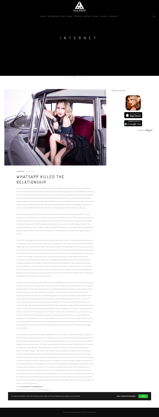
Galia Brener (20, 171)
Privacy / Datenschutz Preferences (126, 396)
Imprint (84, 412)
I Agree (143, 396)
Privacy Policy (91, 412)
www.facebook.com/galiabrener (31, 386)
